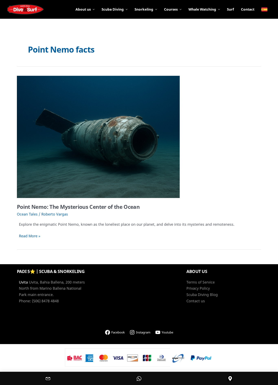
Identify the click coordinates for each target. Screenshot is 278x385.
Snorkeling (144, 9)
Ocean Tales (27, 214)
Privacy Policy (198, 288)
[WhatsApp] (139, 378)
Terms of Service (200, 282)
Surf (230, 9)
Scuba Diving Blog (202, 294)
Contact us (195, 300)
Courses (171, 9)
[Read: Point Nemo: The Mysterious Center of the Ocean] (98, 136)
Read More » (29, 236)
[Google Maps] (229, 378)
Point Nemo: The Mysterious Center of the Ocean (78, 206)
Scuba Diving (113, 9)
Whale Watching (202, 9)
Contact (247, 9)
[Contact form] (48, 378)
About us (83, 9)
